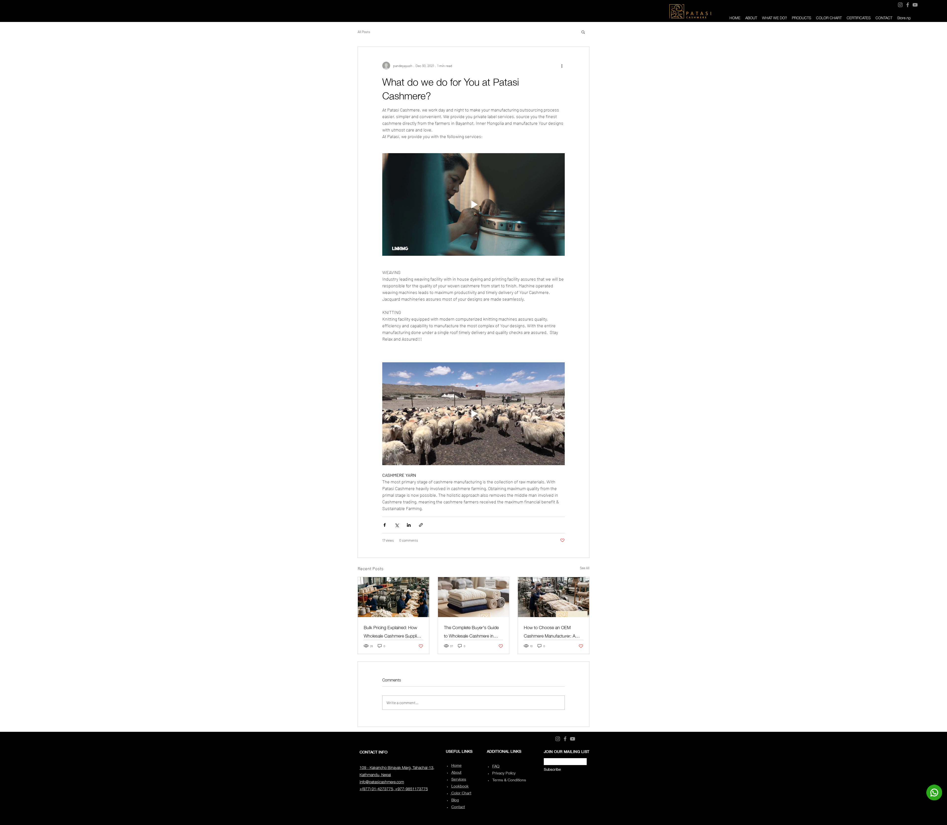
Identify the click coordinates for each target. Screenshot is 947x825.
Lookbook (460, 786)
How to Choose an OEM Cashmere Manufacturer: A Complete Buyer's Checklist (550, 631)
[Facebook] (908, 5)
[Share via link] (421, 525)
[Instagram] (900, 5)
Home (456, 765)
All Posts (364, 32)
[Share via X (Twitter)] (396, 525)
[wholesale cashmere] (473, 597)
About (456, 772)
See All (584, 568)
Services (458, 779)
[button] (583, 32)
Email (547, 756)
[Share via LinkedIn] (408, 525)
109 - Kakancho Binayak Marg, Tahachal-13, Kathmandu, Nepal (397, 770)
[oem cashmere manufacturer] (553, 597)
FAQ (495, 766)
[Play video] (473, 204)
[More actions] (562, 66)
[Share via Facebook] (384, 525)
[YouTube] (915, 5)
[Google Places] (920, 4)
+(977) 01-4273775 (376, 788)
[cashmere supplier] (393, 597)
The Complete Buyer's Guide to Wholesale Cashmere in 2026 (471, 631)
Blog (455, 800)
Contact (458, 807)
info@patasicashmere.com (382, 781)
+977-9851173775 (411, 788)
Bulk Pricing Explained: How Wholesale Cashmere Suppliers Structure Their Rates (393, 631)
